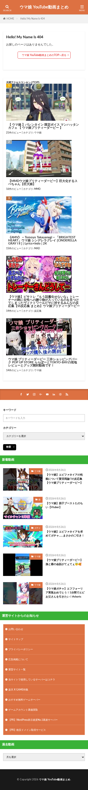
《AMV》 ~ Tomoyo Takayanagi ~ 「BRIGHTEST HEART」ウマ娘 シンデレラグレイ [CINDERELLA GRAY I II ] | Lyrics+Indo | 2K (42, 240)
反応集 (38, 311)
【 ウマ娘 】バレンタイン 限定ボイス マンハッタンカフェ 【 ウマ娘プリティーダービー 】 (43, 126)
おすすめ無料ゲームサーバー (24, 699)
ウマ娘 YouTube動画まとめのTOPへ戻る (44, 55)
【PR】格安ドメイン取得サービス (27, 730)
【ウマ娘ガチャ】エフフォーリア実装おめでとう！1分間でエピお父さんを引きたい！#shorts (65, 592)
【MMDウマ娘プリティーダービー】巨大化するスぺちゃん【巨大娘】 (43, 183)
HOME (10, 18)
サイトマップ (15, 639)
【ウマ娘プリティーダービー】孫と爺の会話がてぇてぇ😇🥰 (64, 562)
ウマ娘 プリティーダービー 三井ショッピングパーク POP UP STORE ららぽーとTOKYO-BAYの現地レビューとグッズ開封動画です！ (42, 362)
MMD (37, 189)
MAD (37, 248)
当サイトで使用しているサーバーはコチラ (31, 679)
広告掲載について (18, 659)
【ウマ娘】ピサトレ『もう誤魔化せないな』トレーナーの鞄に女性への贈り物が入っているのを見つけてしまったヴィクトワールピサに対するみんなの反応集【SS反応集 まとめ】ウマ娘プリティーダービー (44, 301)
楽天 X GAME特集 (18, 689)
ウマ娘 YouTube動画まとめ (44, 7)
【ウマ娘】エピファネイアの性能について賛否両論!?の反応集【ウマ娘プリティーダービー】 (64, 479)
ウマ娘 (38, 132)
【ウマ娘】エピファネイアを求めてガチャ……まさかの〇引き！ (65, 534)
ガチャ (37, 528)
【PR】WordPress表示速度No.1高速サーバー (33, 720)
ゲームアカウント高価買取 (23, 710)
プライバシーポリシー (20, 649)
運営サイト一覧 (17, 669)
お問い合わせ (15, 629)
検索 (8, 447)
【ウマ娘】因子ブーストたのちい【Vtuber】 (64, 505)
